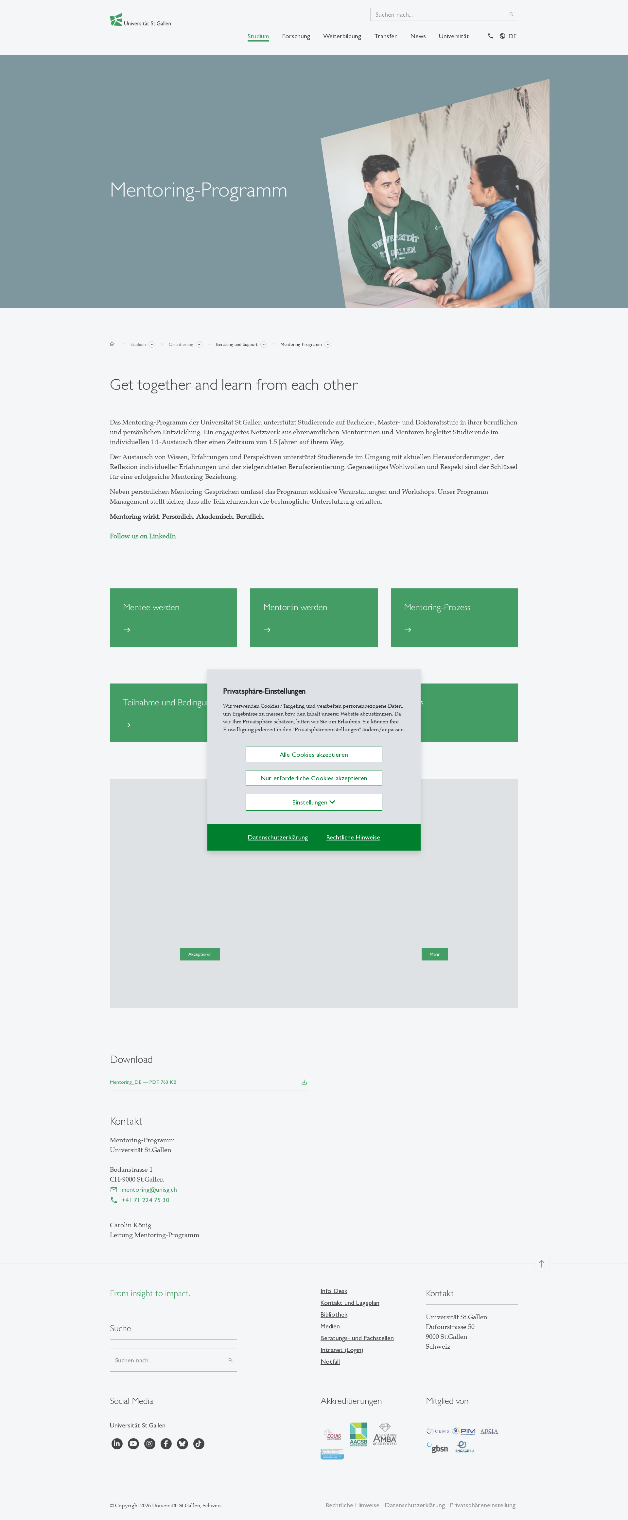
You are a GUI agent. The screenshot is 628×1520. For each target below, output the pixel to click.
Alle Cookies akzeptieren (314, 754)
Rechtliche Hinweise (353, 837)
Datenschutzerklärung (278, 837)
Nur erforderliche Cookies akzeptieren (313, 778)
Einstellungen (310, 802)
